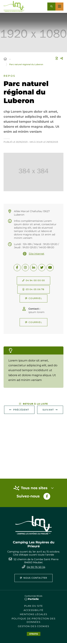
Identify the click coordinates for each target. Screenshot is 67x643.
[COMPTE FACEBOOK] (17, 267)
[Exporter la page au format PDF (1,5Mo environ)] (56, 58)
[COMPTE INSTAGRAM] (25, 267)
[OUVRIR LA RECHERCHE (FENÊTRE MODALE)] (51, 7)
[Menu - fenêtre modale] (59, 7)
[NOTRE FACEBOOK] (46, 496)
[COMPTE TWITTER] (41, 267)
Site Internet (36, 253)
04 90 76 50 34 (36, 567)
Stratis (33, 634)
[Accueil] (5, 59)
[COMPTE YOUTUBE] (50, 267)
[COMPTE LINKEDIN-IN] (33, 267)
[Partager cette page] (61, 58)
